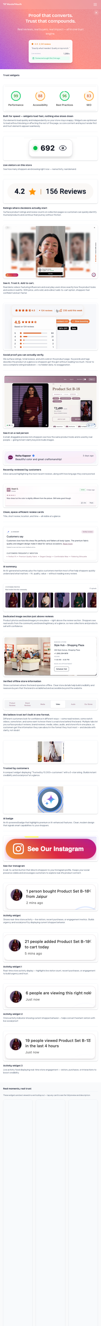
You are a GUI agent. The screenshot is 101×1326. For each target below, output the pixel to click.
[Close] (96, 12)
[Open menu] (95, 4)
